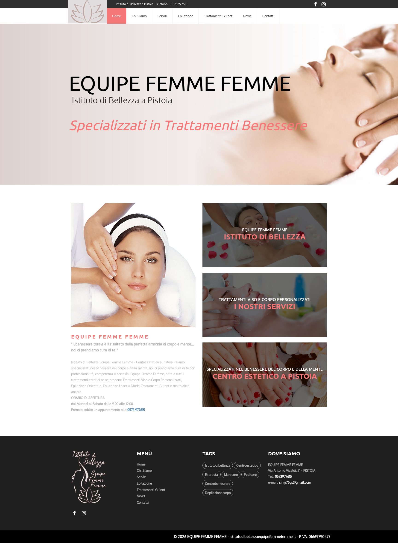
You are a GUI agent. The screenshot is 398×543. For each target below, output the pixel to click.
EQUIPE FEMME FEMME (264, 229)
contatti (268, 16)
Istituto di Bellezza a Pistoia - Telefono (142, 4)
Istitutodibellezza (217, 465)
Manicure (231, 474)
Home (141, 464)
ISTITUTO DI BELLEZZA (265, 236)
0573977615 (283, 476)
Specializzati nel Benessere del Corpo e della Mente (265, 369)
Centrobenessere (217, 483)
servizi (162, 16)
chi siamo (139, 16)
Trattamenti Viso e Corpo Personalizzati (264, 299)
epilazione (185, 16)
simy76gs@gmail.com (295, 482)
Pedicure (250, 474)
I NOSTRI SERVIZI (264, 306)
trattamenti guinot (218, 16)
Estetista (211, 474)
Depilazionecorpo (218, 493)
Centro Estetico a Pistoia (265, 376)
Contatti (143, 502)
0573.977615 (179, 4)
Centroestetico (247, 465)
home (116, 16)
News (247, 16)
